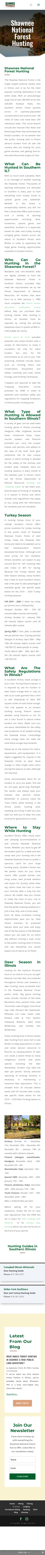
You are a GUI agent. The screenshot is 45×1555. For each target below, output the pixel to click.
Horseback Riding (12, 1509)
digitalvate (13, 1368)
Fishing (30, 1503)
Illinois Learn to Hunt (17, 337)
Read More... (12, 1394)
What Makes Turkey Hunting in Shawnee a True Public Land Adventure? (21, 1360)
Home (12, 1503)
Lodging (26, 1506)
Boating (26, 1509)
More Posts (22, 1403)
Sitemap (24, 1512)
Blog (16, 1512)
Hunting (35, 1368)
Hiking (21, 1503)
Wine (35, 1509)
